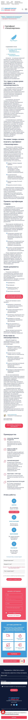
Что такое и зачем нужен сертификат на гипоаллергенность (14, 50)
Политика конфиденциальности (14, 700)
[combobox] (14, 683)
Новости (3, 1)
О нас (8, 1)
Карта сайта (14, 702)
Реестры (3, 2)
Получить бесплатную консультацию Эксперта (14, 296)
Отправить (14, 690)
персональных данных (19, 575)
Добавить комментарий (14, 579)
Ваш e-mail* (4, 675)
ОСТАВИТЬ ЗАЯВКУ (14, 512)
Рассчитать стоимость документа (14, 425)
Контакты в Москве (19, 2)
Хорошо (14, 717)
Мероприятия (17, 1)
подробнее (14, 653)
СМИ (12, 1)
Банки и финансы (15, 3)
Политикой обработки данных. (11, 714)
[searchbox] (7, 683)
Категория (3, 681)
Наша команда (10, 2)
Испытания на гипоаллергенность (13, 55)
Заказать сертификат (14, 615)
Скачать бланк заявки (11, 661)
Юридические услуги (5, 3)
